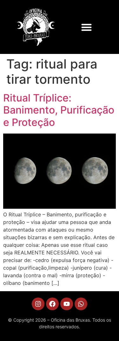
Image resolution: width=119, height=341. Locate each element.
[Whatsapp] (81, 304)
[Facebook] (52, 304)
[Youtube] (66, 304)
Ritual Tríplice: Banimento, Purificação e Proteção (58, 110)
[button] (86, 27)
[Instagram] (38, 304)
